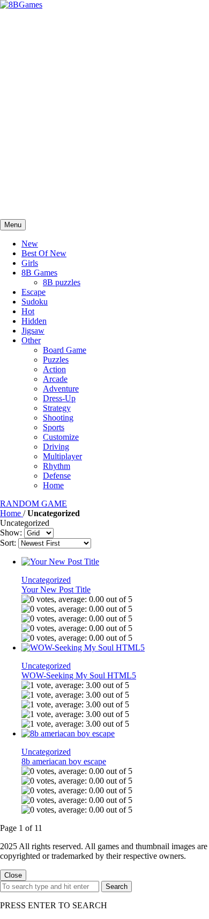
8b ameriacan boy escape (63, 761)
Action (54, 369)
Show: (11, 532)
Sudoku (34, 301)
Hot (27, 311)
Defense (57, 475)
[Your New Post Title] (60, 561)
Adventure (61, 388)
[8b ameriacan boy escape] (68, 733)
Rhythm (56, 466)
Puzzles (56, 359)
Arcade (55, 378)
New (29, 243)
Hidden (34, 320)
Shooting (58, 417)
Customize (61, 437)
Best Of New (43, 253)
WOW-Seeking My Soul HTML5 (78, 675)
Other (31, 340)
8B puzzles (61, 282)
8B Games (39, 272)
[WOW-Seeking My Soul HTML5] (83, 647)
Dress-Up (59, 398)
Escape (33, 291)
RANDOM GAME (33, 503)
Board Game (64, 349)
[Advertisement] (104, 114)
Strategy (57, 408)
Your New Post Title (56, 589)
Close (13, 875)
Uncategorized (46, 579)
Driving (56, 446)
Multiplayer (62, 456)
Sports (53, 427)
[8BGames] (21, 4)
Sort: (8, 542)
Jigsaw (32, 330)
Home (53, 485)
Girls (29, 262)
